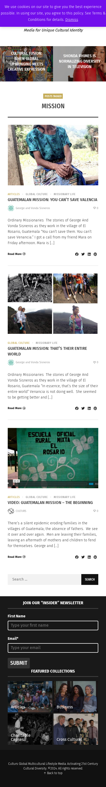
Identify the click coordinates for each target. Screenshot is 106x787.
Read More (15, 254)
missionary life (65, 194)
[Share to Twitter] (83, 254)
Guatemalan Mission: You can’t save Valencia (52, 199)
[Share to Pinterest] (95, 254)
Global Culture (37, 194)
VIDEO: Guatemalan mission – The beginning (50, 502)
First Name (16, 616)
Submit (18, 663)
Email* (13, 638)
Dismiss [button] (71, 20)
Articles (14, 194)
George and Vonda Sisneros (33, 208)
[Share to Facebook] (77, 254)
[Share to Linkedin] (89, 254)
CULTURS (21, 511)
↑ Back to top (53, 773)
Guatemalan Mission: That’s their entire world (47, 351)
